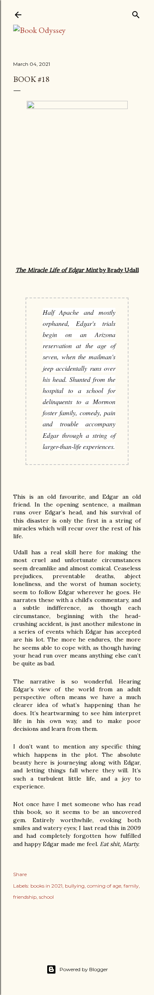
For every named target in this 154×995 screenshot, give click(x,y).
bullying (75, 886)
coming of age (104, 886)
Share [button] (20, 874)
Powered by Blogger (84, 969)
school (46, 897)
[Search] (136, 13)
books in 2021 (46, 886)
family (131, 886)
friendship (25, 897)
